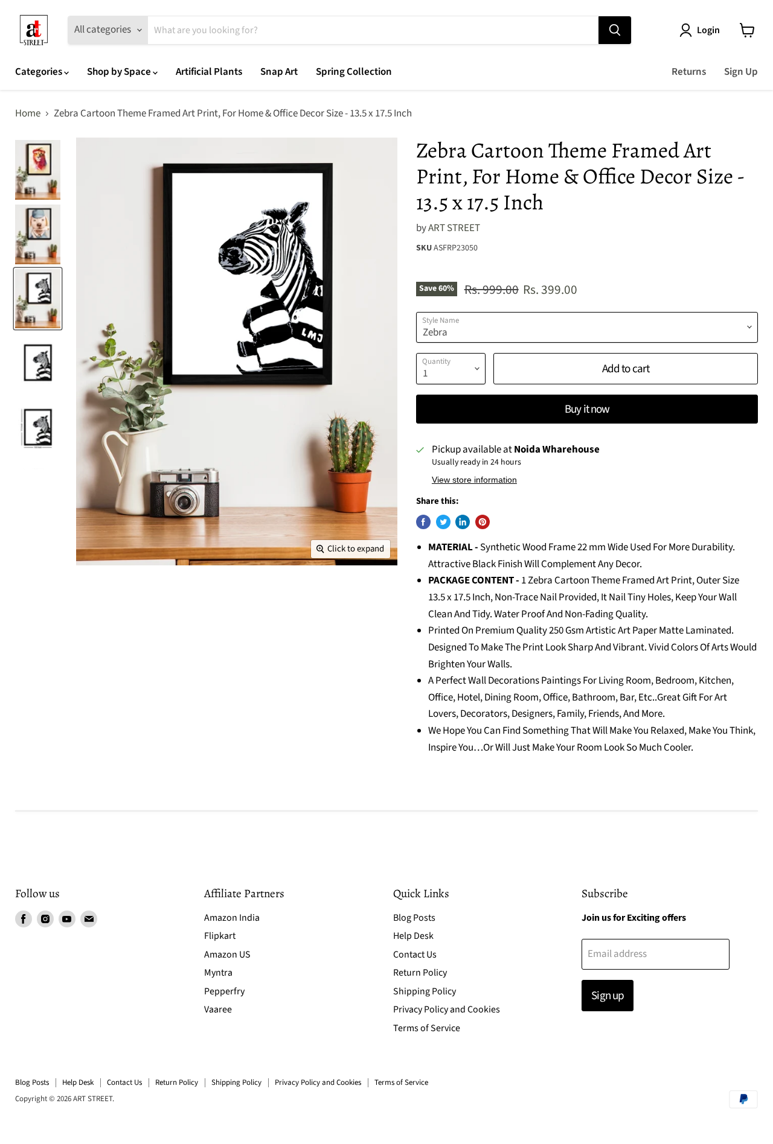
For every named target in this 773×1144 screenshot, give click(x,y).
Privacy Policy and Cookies (446, 1009)
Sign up (607, 995)
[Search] (614, 30)
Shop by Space (120, 72)
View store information (474, 480)
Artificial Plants (209, 72)
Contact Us (415, 954)
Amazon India (232, 917)
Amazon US (227, 954)
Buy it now (587, 409)
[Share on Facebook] (423, 522)
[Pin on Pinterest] (482, 522)
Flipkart (220, 935)
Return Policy (420, 972)
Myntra (218, 972)
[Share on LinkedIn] (462, 522)
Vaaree (218, 1009)
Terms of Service (426, 1028)
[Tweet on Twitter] (443, 522)
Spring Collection (354, 72)
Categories (39, 72)
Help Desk (413, 935)
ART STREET (454, 228)
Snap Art (279, 72)
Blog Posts (414, 917)
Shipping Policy (424, 991)
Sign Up (741, 72)
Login (708, 30)
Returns (689, 72)
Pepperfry (224, 991)
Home (27, 114)
